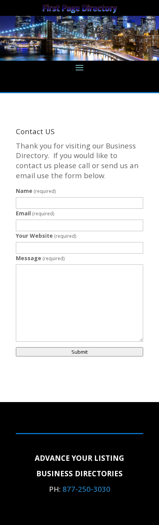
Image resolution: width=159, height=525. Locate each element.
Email (35, 213)
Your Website (46, 235)
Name (36, 190)
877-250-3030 (86, 489)
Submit (79, 351)
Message (40, 258)
